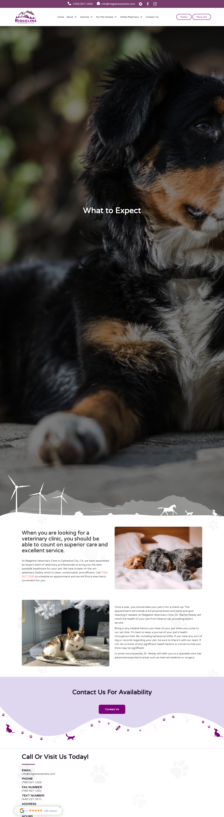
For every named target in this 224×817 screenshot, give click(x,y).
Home (60, 17)
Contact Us (152, 17)
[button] (72, 17)
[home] (25, 16)
